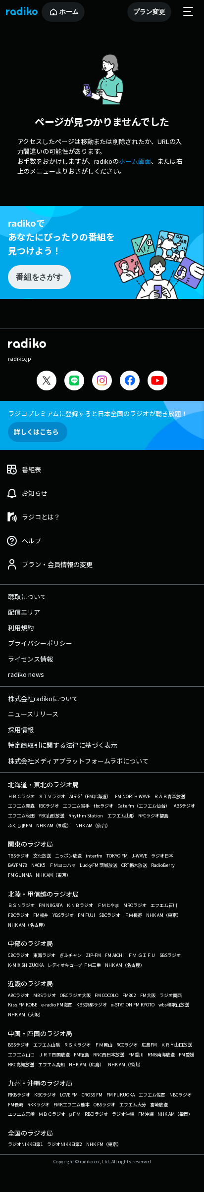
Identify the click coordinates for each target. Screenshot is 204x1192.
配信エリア (24, 612)
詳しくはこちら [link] (36, 431)
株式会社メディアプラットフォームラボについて (78, 760)
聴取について (27, 596)
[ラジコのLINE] (74, 382)
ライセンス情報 (30, 659)
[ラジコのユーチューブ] (157, 382)
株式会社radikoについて (43, 698)
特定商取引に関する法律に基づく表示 (62, 745)
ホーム (69, 11)
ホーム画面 (135, 161)
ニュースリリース (33, 713)
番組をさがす (39, 277)
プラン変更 (149, 11)
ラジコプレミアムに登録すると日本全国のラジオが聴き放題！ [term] (98, 413)
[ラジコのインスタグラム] (102, 380)
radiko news (26, 674)
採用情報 (21, 729)
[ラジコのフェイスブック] (130, 382)
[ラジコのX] (46, 382)
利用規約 (21, 627)
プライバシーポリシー (40, 643)
